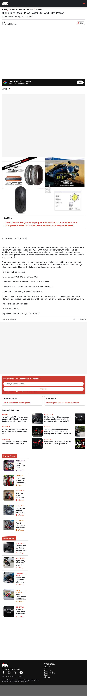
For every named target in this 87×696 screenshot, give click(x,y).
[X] (16, 673)
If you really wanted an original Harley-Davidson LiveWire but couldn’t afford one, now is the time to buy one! (21, 563)
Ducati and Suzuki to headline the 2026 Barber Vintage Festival (57, 443)
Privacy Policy (43, 392)
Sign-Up (47, 677)
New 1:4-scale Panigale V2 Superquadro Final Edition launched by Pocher (41, 222)
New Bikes (20, 558)
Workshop (20, 461)
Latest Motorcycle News (20, 9)
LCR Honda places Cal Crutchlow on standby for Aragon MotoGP (21, 480)
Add (80, 82)
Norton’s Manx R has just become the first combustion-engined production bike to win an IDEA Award (57, 419)
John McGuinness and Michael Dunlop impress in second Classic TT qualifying (21, 597)
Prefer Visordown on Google (19, 81)
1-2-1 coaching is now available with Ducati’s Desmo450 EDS (14, 443)
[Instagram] (10, 673)
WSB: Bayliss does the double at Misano (62, 403)
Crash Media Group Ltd (11, 677)
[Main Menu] (84, 3)
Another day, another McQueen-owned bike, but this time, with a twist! (14, 431)
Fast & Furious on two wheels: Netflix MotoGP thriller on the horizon (21, 525)
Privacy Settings (49, 673)
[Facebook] (4, 673)
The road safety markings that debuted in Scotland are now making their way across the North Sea (58, 431)
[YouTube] (22, 673)
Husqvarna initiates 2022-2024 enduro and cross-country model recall (39, 226)
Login (46, 675)
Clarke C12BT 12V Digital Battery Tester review (21, 466)
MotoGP (19, 476)
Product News (19, 574)
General (39, 9)
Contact (47, 669)
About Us (47, 667)
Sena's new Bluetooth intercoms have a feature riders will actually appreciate (21, 580)
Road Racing (19, 591)
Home (4, 9)
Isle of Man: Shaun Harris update (17, 403)
